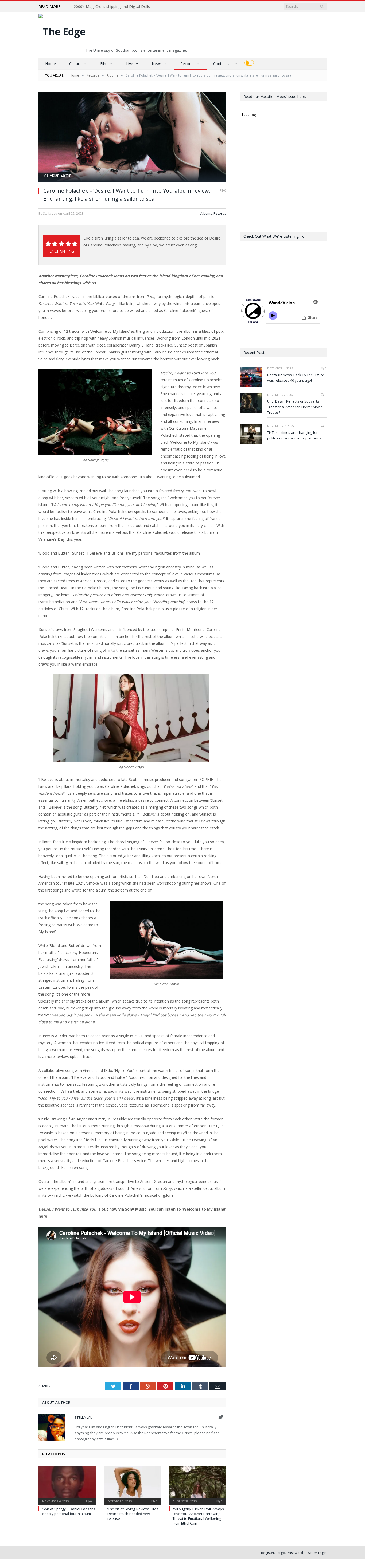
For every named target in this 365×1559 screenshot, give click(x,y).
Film (103, 63)
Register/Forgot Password (282, 1552)
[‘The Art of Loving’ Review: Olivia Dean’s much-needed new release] (132, 1484)
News (157, 63)
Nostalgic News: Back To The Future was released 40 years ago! (295, 377)
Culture (75, 63)
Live (129, 63)
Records (187, 63)
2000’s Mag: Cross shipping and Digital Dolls (112, 6)
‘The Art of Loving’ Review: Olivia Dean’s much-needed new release (133, 1513)
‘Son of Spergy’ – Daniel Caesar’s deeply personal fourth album (68, 1511)
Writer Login (317, 1552)
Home (50, 63)
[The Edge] (62, 30)
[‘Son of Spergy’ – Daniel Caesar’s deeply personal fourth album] (67, 1484)
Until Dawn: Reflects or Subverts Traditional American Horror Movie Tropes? (295, 407)
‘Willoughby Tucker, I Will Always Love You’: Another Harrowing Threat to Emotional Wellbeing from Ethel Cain (198, 1516)
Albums (206, 213)
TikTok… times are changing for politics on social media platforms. (294, 435)
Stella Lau (84, 1417)
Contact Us (222, 63)
